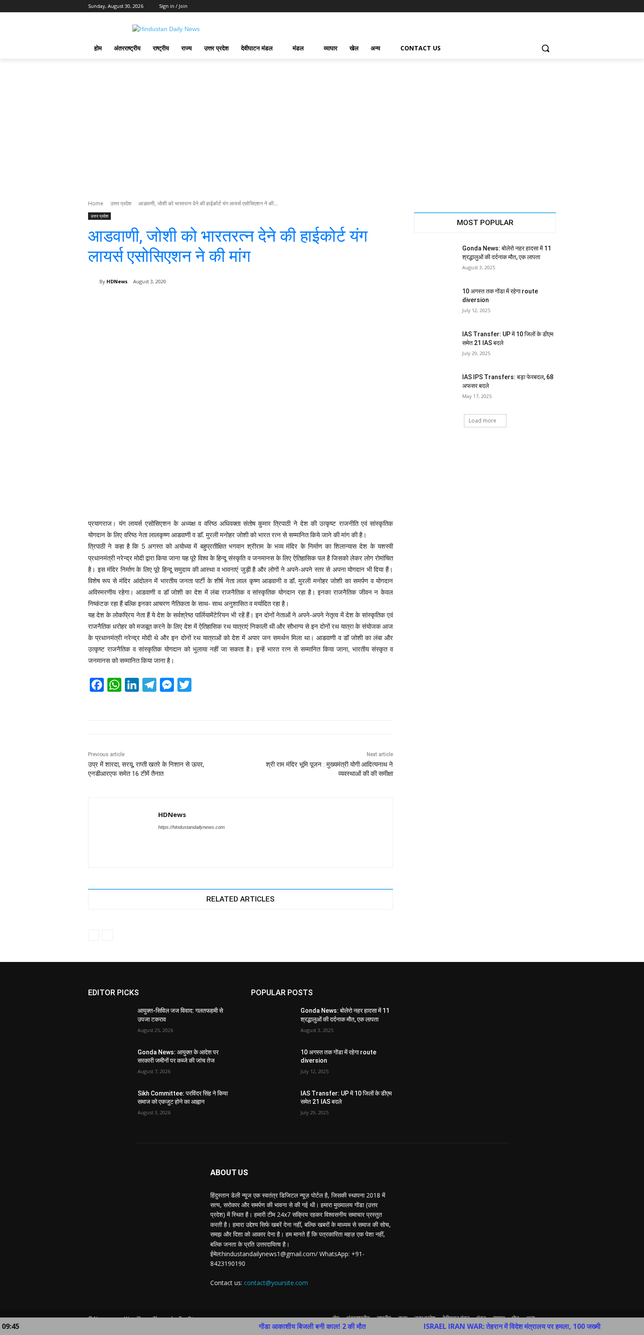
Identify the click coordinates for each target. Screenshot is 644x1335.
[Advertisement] (322, 124)
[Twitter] (527, 6)
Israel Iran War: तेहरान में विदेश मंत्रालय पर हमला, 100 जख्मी (476, 1326)
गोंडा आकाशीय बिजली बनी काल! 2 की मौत (276, 1326)
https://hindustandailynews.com (191, 827)
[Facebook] (502, 6)
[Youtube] (551, 6)
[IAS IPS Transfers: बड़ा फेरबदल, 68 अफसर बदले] (435, 388)
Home (95, 203)
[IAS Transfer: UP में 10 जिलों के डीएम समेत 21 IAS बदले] (435, 345)
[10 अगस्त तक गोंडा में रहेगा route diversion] (435, 302)
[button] (545, 48)
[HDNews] (93, 281)
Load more (482, 420)
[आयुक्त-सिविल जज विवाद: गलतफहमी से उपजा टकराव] (109, 1021)
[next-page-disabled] (107, 935)
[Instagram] (515, 6)
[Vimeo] (539, 6)
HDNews (116, 281)
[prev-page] (93, 935)
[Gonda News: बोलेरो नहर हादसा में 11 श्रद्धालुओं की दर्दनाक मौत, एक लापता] (435, 259)
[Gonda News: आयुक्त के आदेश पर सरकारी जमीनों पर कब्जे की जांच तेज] (109, 1063)
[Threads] (176, 842)
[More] (380, 304)
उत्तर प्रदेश (120, 203)
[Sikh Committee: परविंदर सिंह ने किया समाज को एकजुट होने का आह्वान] (109, 1104)
